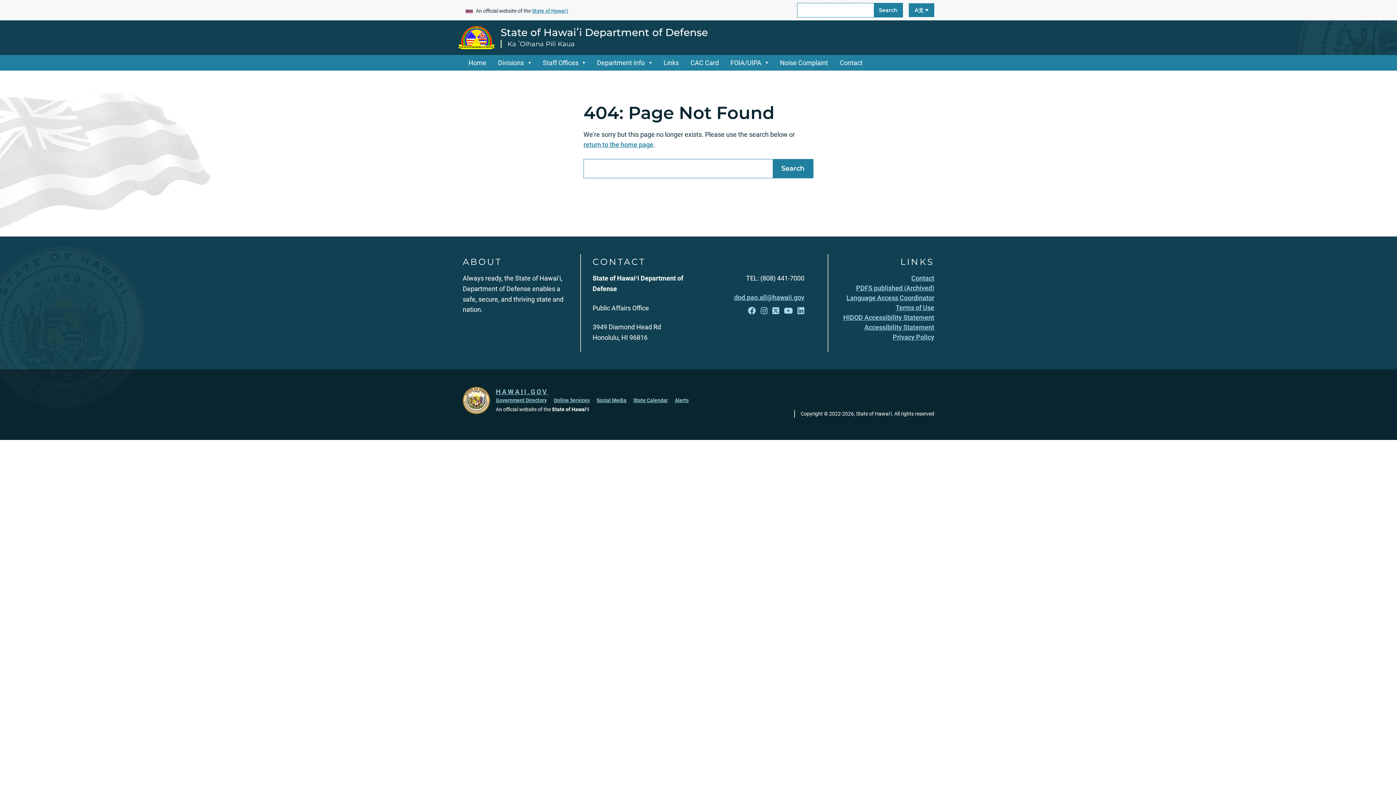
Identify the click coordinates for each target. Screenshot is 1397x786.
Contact (851, 63)
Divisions (511, 63)
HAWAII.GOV (522, 392)
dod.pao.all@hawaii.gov (769, 297)
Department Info (621, 63)
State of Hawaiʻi (550, 11)
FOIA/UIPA (746, 63)
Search (888, 10)
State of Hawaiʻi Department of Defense (604, 32)
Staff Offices (560, 63)
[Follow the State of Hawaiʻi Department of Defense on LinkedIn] (800, 310)
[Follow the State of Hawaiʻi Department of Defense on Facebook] (752, 310)
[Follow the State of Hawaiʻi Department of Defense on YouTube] (788, 310)
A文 (920, 10)
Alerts (682, 400)
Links (671, 63)
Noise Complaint (804, 63)
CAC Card (704, 63)
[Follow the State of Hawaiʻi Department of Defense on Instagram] (764, 310)
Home (477, 63)
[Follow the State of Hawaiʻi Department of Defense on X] (775, 310)
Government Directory (521, 400)
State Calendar (650, 400)
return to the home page (618, 144)
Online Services (572, 400)
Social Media (611, 400)
